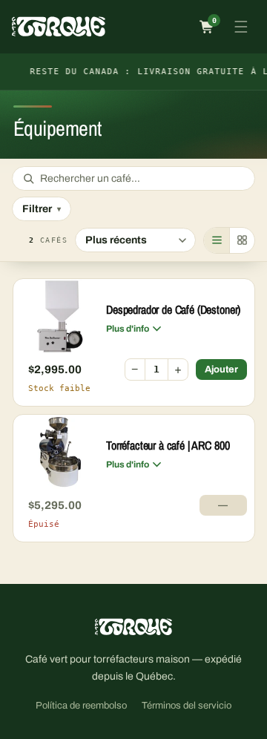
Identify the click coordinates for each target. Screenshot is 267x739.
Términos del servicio (186, 705)
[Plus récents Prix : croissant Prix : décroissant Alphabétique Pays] (135, 240)
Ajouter (221, 369)
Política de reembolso (81, 705)
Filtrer (41, 208)
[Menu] (241, 27)
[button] (207, 27)
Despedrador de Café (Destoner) (173, 309)
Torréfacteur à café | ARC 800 (167, 445)
